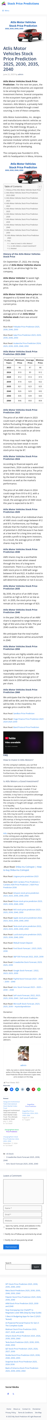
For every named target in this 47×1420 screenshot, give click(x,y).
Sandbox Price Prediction (23, 713)
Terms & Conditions (25, 1412)
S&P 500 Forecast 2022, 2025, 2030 (28, 956)
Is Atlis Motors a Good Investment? (23, 246)
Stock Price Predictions (23, 3)
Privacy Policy (11, 1412)
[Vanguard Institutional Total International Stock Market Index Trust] (12, 1113)
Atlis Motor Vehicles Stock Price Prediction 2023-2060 (22, 194)
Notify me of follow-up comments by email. (23, 1234)
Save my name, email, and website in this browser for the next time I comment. (23, 1227)
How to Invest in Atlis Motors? (21, 243)
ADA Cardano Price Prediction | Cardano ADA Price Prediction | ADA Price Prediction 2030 (21, 885)
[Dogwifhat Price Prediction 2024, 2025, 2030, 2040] (30, 1105)
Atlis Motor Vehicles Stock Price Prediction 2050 (22, 231)
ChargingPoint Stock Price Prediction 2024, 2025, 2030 (11, 1139)
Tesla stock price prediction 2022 (27, 926)
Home (9, 1409)
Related (14, 248)
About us (16, 1409)
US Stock (10, 1153)
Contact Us (26, 1409)
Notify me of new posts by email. (19, 1240)
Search (8, 1263)
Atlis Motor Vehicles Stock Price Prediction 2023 (22, 199)
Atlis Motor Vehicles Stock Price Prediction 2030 (22, 215)
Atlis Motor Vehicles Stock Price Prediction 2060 (23, 236)
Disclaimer (37, 1409)
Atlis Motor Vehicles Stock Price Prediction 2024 (22, 204)
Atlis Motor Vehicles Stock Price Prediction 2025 (22, 210)
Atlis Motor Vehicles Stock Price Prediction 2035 (22, 220)
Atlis (5, 833)
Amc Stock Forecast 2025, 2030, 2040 (22, 1163)
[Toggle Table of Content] (38, 187)
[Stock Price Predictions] (3, 3)
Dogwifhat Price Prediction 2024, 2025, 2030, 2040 (30, 1113)
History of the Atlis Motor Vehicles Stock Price (23, 190)
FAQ (8, 241)
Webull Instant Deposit (23, 943)
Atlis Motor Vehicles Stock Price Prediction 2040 (22, 226)
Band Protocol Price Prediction (26, 727)
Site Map (38, 1412)
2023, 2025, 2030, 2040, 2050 (16, 929)
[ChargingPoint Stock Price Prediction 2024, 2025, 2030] (11, 1131)
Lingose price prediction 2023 (25, 876)
